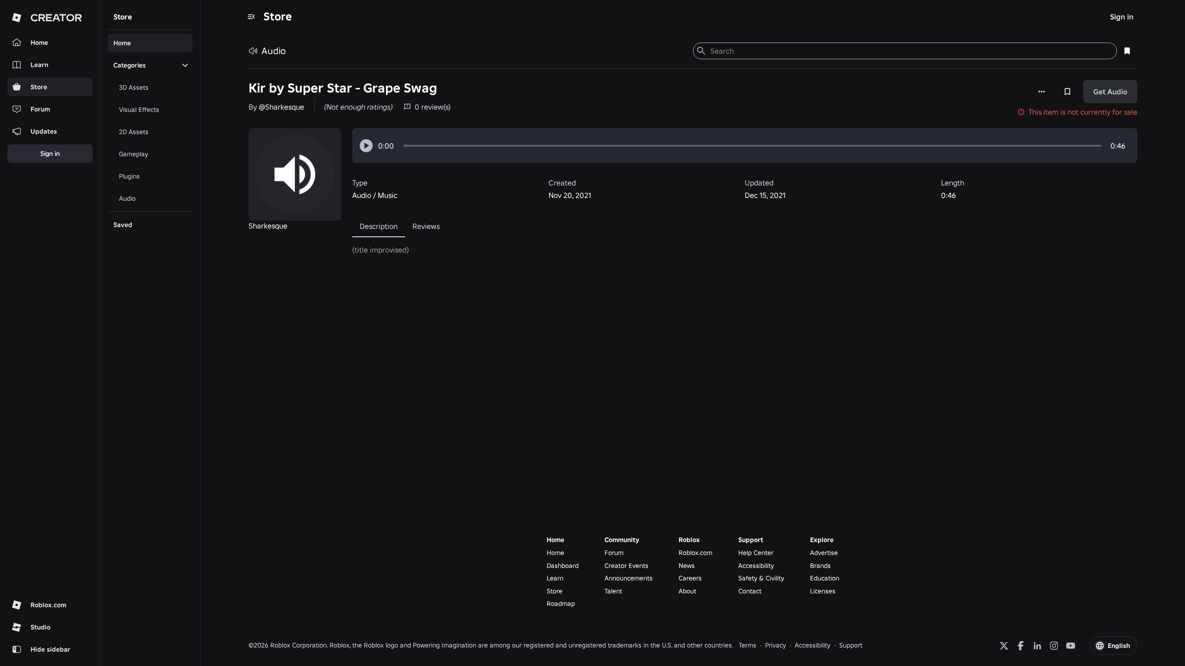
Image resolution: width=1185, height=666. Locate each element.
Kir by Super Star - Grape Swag (343, 88)
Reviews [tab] (426, 226)
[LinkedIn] (1037, 645)
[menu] (251, 16)
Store (277, 16)
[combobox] (910, 50)
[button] (366, 145)
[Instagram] (1054, 645)
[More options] (1041, 91)
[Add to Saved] (1067, 91)
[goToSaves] (1127, 51)
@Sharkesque (281, 106)
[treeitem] (150, 43)
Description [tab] (379, 226)
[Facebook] (1020, 645)
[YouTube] (1070, 645)
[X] (1004, 645)
